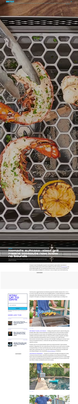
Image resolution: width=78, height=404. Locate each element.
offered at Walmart (51, 351)
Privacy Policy (10, 311)
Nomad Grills (64, 266)
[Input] (10, 1)
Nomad (32, 328)
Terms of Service (23, 310)
